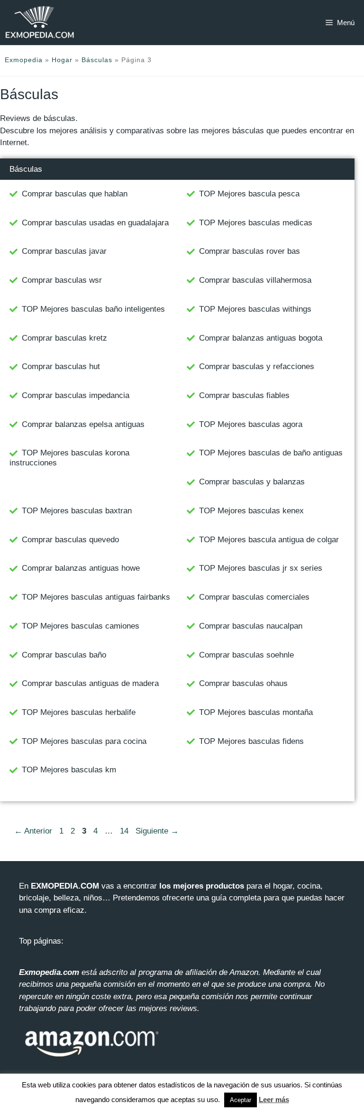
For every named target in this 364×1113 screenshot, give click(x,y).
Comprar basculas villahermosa (255, 280)
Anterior (33, 830)
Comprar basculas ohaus (243, 683)
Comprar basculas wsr (62, 280)
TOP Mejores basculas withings (255, 309)
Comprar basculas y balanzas (252, 481)
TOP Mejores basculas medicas (255, 222)
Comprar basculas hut (61, 366)
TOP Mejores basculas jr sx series (260, 568)
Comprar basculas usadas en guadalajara (95, 222)
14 (125, 830)
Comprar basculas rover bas (249, 251)
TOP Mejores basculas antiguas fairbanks (96, 597)
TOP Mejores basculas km (69, 769)
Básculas (97, 60)
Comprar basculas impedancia (75, 395)
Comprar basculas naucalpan (250, 626)
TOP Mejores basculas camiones (80, 626)
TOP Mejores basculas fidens (251, 741)
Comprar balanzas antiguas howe (81, 568)
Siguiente (157, 830)
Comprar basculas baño (64, 654)
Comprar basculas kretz (64, 338)
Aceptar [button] (240, 1100)
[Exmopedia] (40, 22)
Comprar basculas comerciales (254, 597)
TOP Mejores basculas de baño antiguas (271, 452)
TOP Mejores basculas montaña (256, 712)
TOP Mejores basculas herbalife (79, 712)
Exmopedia (24, 60)
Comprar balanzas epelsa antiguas (83, 424)
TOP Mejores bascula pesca (249, 193)
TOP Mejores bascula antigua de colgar (269, 539)
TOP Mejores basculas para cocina (84, 741)
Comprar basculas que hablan (74, 193)
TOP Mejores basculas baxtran (77, 510)
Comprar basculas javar (64, 251)
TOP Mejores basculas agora (250, 424)
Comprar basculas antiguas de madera (90, 683)
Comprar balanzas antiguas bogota (260, 338)
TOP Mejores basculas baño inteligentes (93, 309)
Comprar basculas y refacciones (256, 366)
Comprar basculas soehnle (246, 654)
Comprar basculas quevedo (70, 539)
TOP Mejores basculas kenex (251, 510)
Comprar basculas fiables (244, 395)
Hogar (62, 60)
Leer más (274, 1099)
